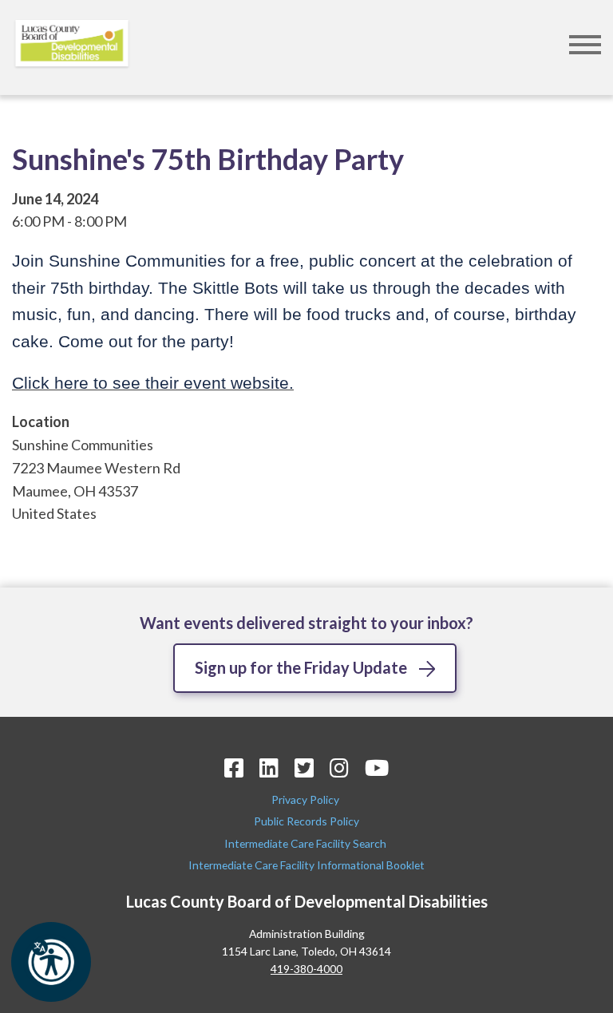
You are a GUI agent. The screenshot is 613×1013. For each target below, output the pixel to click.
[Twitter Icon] (304, 767)
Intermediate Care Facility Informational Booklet (306, 865)
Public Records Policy (306, 821)
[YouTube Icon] (377, 767)
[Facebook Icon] (233, 767)
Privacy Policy (306, 799)
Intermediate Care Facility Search (306, 843)
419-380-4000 (306, 968)
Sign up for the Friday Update (301, 667)
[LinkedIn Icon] (269, 767)
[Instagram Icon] (339, 767)
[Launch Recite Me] (51, 962)
